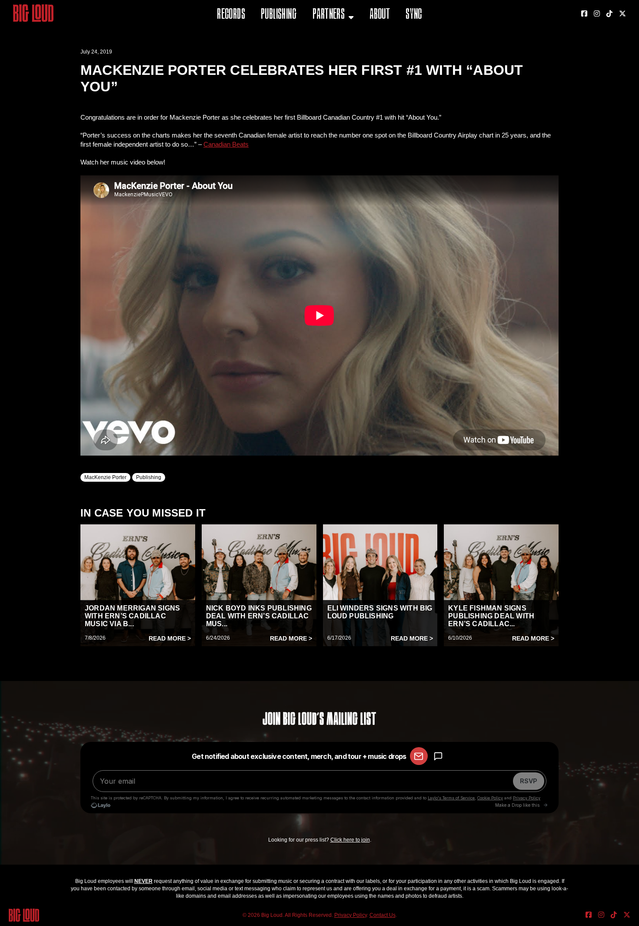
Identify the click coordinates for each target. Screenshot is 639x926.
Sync (414, 15)
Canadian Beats (226, 144)
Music (323, 36)
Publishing (278, 15)
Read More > (170, 638)
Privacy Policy (350, 915)
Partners (329, 15)
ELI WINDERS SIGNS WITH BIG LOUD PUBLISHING (380, 612)
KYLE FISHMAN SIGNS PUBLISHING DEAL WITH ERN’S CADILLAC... (491, 615)
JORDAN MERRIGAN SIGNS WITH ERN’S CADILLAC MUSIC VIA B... (132, 615)
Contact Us (382, 915)
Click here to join (350, 840)
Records (231, 15)
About (379, 15)
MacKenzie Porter (105, 477)
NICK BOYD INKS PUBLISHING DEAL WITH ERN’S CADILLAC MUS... (259, 615)
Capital (325, 58)
